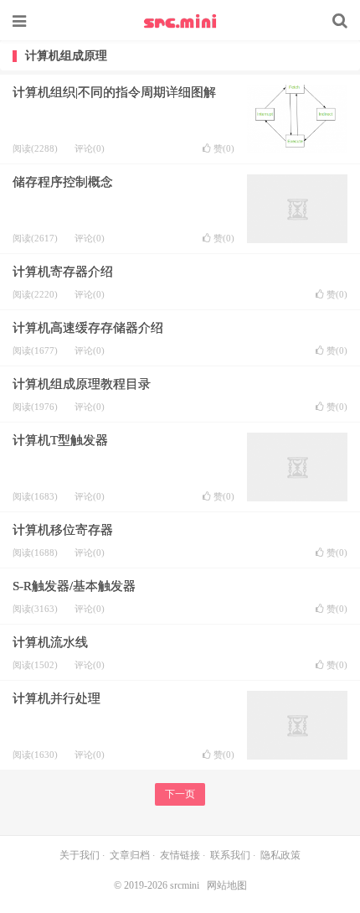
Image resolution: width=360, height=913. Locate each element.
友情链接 (180, 855)
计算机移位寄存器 (63, 530)
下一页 (180, 794)
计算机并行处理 (56, 698)
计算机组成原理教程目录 (82, 384)
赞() (223, 148)
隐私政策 (280, 855)
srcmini (180, 21)
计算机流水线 (50, 642)
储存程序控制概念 (63, 182)
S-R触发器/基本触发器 (74, 586)
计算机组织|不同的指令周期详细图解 (114, 92)
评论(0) (90, 148)
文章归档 (130, 855)
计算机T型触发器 (60, 440)
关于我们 (79, 855)
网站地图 (227, 885)
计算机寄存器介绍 (63, 271)
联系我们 (230, 855)
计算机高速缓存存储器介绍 (88, 328)
